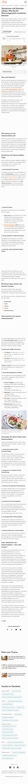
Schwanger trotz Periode (7, 717)
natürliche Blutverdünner (7, 729)
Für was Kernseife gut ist (7, 745)
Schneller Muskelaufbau (7, 704)
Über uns (16, 772)
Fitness (3, 701)
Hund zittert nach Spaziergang (18, 752)
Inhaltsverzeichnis (7, 71)
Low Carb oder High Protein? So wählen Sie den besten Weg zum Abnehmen (16, 658)
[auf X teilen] (11, 629)
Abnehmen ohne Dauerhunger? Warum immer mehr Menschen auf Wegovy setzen (17, 666)
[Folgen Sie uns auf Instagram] (14, 767)
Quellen (4, 620)
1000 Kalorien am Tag (16, 691)
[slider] (15, 38)
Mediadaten (11, 772)
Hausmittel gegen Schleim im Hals (9, 735)
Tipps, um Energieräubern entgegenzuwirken (11, 697)
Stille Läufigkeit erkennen (7, 758)
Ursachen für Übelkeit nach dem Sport (10, 710)
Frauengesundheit (6, 714)
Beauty (3, 742)
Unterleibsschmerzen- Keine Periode (10, 720)
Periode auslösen (18, 714)
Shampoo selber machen (20, 745)
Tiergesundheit (5, 752)
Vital (4, 1)
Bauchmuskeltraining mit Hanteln (15, 701)
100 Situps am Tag (20, 707)
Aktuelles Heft (5, 771)
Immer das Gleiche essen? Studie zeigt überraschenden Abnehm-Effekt (17, 675)
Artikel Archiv (12, 771)
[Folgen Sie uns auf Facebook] (10, 767)
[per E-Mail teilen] (20, 629)
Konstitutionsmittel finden (7, 732)
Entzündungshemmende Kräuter (9, 726)
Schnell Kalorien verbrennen (8, 707)
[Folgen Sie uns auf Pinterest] (17, 767)
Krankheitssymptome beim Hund (9, 755)
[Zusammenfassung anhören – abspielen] (4, 38)
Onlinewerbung (23, 772)
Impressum (23, 771)
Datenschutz (4, 772)
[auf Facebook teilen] (7, 629)
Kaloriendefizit (11, 177)
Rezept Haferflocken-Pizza (7, 694)
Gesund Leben (5, 691)
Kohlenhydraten (13, 89)
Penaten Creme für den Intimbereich (15, 742)
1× (24, 40)
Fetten (19, 89)
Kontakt (18, 771)
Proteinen (4, 91)
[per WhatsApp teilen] (16, 629)
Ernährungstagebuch (9, 225)
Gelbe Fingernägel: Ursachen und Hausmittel (11, 748)
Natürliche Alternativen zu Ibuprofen (10, 738)
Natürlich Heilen (6, 724)
